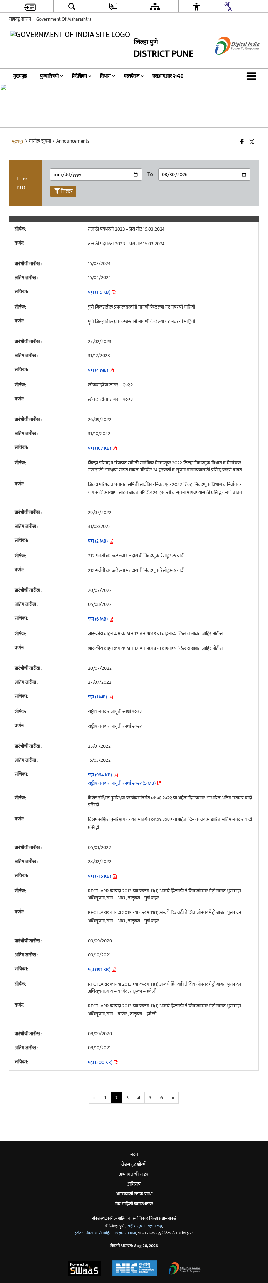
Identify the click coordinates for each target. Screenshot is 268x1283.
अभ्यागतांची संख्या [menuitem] (134, 1174)
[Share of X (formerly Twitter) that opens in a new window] (251, 142)
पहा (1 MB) (98, 697)
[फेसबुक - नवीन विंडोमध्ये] (242, 142)
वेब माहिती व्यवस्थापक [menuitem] (134, 1204)
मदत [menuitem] (134, 1155)
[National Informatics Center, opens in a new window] (134, 1269)
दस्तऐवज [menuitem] (131, 76)
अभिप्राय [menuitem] (134, 1184)
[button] (253, 76)
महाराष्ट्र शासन (20, 19)
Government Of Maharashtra (63, 19)
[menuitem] (30, 6)
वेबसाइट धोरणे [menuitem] (134, 1164)
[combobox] (228, 7)
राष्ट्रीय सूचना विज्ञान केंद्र (144, 1226)
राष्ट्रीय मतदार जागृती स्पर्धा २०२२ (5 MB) (122, 783)
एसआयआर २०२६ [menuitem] (167, 76)
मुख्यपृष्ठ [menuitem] (20, 76)
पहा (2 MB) (98, 541)
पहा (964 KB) (100, 775)
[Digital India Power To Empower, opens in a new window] (184, 1269)
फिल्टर (67, 191)
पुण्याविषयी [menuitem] (49, 76)
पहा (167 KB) (100, 448)
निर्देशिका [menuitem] (79, 76)
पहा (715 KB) (100, 876)
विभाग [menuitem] (105, 76)
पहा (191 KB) (99, 969)
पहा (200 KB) (100, 1062)
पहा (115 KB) (99, 292)
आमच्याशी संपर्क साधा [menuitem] (134, 1194)
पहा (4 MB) (98, 370)
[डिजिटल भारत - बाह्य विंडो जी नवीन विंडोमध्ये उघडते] (228, 61)
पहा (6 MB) (98, 619)
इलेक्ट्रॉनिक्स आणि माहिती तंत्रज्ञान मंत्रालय (105, 1233)
